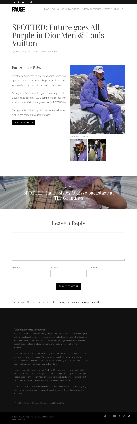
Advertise (28, 403)
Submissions (47, 403)
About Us (17, 403)
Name (16, 267)
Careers (36, 403)
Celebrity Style (46, 52)
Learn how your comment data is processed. (76, 302)
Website (93, 267)
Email (54, 267)
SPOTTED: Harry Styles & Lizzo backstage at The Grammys (68, 192)
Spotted (54, 52)
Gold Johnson (19, 52)
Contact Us (59, 403)
